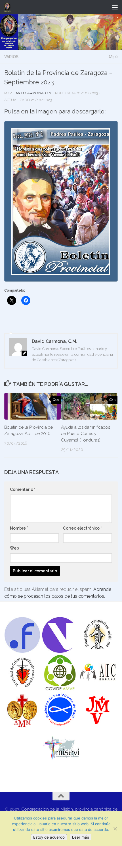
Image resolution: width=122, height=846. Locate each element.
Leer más (80, 837)
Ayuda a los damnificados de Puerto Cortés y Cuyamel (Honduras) (85, 434)
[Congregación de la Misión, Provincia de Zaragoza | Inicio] (8, 7)
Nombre (19, 528)
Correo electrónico (82, 528)
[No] (115, 828)
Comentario (22, 489)
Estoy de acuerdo (49, 837)
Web (14, 548)
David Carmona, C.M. (32, 93)
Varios (11, 56)
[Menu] (115, 7)
